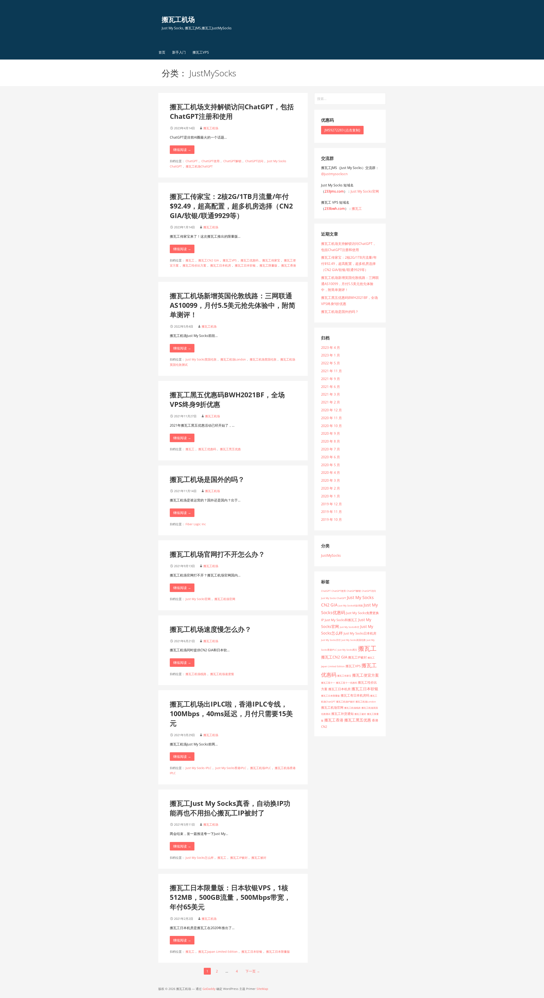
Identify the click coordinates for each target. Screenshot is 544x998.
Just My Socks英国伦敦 (201, 359)
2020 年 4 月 (330, 472)
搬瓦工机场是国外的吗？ (207, 479)
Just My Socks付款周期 (351, 605)
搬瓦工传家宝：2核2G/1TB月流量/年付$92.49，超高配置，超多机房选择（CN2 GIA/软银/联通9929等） (231, 206)
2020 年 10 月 (331, 425)
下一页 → (252, 971)
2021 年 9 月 (330, 378)
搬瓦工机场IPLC (260, 768)
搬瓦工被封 (258, 858)
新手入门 (179, 52)
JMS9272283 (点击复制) (342, 130)
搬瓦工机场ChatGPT (199, 166)
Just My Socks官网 (198, 599)
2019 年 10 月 (331, 519)
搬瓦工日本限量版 (278, 952)
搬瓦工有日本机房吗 (355, 695)
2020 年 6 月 (330, 457)
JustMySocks (331, 555)
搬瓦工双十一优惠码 (346, 682)
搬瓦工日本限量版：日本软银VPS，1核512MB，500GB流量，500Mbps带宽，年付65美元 (230, 897)
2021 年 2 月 (330, 402)
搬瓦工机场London (233, 359)
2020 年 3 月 (330, 480)
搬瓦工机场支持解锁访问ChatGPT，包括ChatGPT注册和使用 (232, 111)
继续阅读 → (182, 149)
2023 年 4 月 (330, 347)
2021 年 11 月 (331, 371)
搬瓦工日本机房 (220, 265)
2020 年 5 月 (330, 465)
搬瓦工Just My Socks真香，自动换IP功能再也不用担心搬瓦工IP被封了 (230, 808)
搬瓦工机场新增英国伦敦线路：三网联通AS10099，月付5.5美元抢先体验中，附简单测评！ (232, 305)
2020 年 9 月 (330, 433)
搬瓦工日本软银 (245, 265)
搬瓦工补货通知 (342, 713)
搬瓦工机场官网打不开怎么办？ (217, 554)
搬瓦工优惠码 (249, 260)
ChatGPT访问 (254, 161)
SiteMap (262, 989)
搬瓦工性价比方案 (194, 265)
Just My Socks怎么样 (200, 858)
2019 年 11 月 (331, 511)
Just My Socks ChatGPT (333, 598)
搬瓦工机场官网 (224, 599)
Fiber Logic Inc (196, 524)
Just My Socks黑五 (347, 649)
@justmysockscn (334, 174)
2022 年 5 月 (330, 363)
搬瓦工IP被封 (239, 858)
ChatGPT (192, 161)
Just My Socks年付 (349, 627)
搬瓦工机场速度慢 (222, 674)
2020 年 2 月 (330, 488)
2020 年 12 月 (331, 410)
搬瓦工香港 (288, 265)
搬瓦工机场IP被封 (345, 701)
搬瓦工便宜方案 (365, 675)
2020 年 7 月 (330, 449)
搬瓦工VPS (201, 52)
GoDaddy (209, 989)
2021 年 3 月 (330, 394)
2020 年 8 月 (330, 441)
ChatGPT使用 (210, 161)
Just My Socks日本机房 (360, 633)
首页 (162, 52)
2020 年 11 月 (331, 418)
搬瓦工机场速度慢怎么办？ (210, 629)
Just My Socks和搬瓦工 (341, 620)
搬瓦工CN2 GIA (208, 260)
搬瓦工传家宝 (271, 260)
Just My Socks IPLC (198, 768)
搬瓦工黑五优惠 (230, 449)
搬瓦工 (190, 260)
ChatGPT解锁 (232, 161)
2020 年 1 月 (330, 496)
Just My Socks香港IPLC (230, 768)
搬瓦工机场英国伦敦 (263, 359)
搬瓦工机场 (178, 19)
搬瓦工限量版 (268, 265)
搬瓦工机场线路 (196, 674)
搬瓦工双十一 (328, 682)
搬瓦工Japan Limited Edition (218, 952)
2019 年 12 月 (331, 504)
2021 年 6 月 (330, 386)
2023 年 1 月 (330, 355)
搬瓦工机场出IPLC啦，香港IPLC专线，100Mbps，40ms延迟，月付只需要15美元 (231, 713)
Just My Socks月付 (331, 640)
